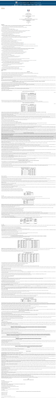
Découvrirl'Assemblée (36, 4)
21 (20, 47)
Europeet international (32, 4)
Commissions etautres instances (24, 4)
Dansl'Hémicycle (21, 4)
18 (23, 42)
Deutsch (16, 0)
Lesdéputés (17, 4)
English (15, 0)
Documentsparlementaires (28, 4)
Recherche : (36, 0)
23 (23, 53)
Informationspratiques (40, 4)
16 (20, 35)
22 (34, 48)
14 (25, 31)
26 (29, 58)
